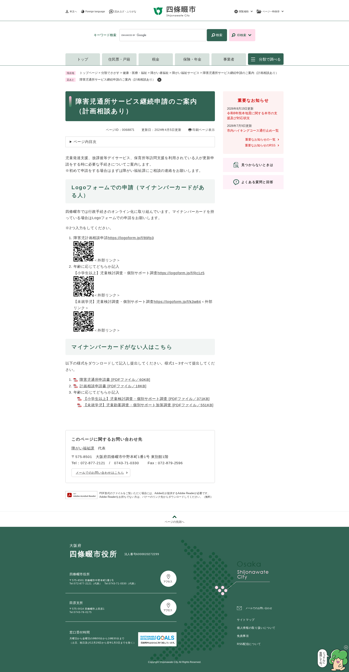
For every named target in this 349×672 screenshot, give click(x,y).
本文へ (73, 11)
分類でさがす (110, 73)
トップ (82, 59)
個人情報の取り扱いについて (256, 627)
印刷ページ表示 (203, 129)
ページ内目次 (85, 142)
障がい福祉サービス (185, 73)
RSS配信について (249, 644)
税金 (155, 59)
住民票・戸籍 (119, 59)
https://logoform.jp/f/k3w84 (177, 302)
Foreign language (95, 11)
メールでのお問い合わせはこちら (100, 472)
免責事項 (243, 635)
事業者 (228, 59)
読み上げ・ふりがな (125, 11)
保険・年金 (192, 59)
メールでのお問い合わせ (258, 608)
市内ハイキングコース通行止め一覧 (253, 130)
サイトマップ (246, 619)
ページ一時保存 (271, 11)
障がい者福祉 (159, 73)
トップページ (89, 73)
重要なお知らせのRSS (260, 145)
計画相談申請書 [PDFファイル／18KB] (113, 386)
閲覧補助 (244, 11)
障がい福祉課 (82, 448)
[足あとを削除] (159, 79)
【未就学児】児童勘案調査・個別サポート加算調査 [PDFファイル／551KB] (148, 405)
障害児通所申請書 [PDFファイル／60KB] (115, 380)
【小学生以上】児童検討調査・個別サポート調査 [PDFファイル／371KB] (146, 399)
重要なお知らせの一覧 (260, 139)
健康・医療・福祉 (135, 73)
